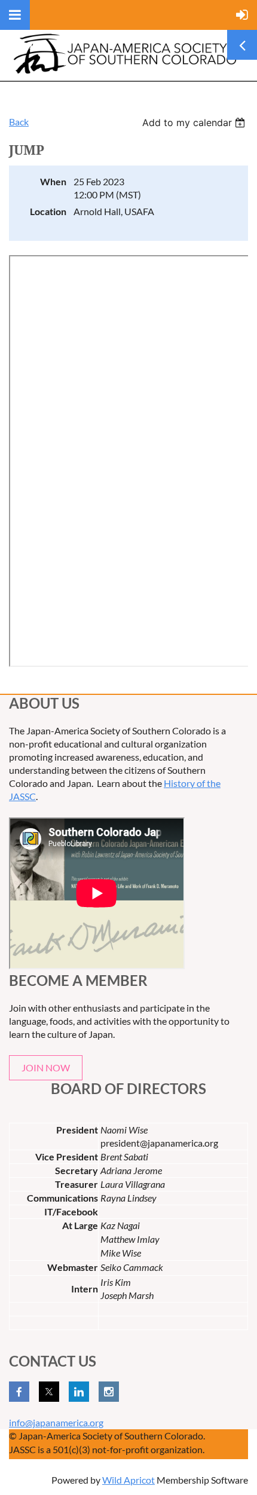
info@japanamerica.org (56, 1422)
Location (48, 211)
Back (19, 121)
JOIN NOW (46, 1067)
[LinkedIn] (79, 1391)
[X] (49, 1391)
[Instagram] (109, 1391)
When (53, 181)
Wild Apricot (128, 1479)
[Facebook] (19, 1391)
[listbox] (195, 122)
